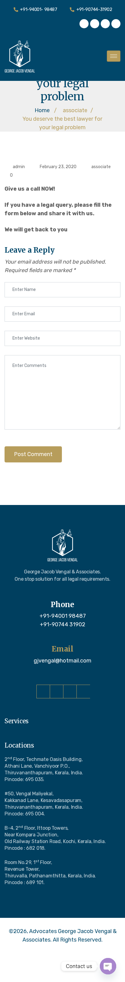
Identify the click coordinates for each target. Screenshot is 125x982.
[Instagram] (94, 23)
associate (101, 166)
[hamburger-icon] (113, 56)
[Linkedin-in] (115, 23)
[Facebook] (84, 23)
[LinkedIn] (83, 691)
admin (19, 166)
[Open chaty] (108, 966)
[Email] (62, 639)
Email (62, 649)
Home (42, 110)
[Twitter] (105, 23)
